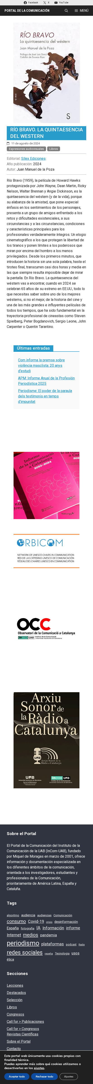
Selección (14, 1000)
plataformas (52, 944)
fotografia (27, 928)
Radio (82, 944)
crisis (49, 922)
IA (38, 928)
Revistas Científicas (22, 1034)
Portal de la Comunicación (27, 11)
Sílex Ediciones (33, 158)
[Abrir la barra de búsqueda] (66, 10)
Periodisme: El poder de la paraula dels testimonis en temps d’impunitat (45, 396)
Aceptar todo (17, 1076)
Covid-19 (36, 921)
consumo (16, 921)
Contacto (14, 1049)
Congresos (15, 1014)
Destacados (16, 993)
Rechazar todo (44, 1076)
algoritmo (13, 915)
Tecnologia (62, 953)
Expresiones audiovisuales (26, 149)
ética (10, 959)
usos (75, 953)
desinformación (66, 922)
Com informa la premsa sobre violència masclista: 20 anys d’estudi (41, 365)
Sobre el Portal (18, 1041)
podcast (71, 944)
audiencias (44, 915)
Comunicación (62, 915)
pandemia (48, 935)
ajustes (39, 1068)
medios (30, 935)
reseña (49, 953)
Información (53, 928)
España (13, 928)
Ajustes (68, 1076)
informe (73, 928)
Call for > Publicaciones (25, 1021)
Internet (14, 935)
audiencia (28, 915)
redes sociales (25, 952)
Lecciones (15, 985)
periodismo (23, 943)
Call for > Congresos (23, 1029)
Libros (53, 149)
